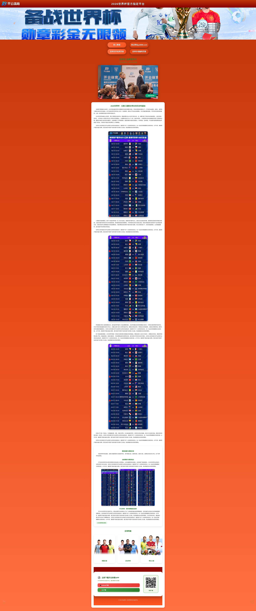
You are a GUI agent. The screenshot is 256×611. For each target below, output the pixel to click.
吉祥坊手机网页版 (117, 52)
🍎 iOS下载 (103, 590)
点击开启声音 (151, 95)
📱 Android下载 (104, 585)
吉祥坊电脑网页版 (139, 52)
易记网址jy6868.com (139, 45)
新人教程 (116, 45)
